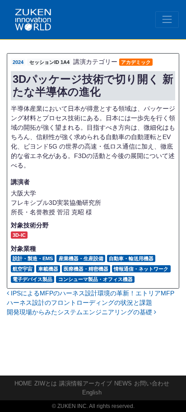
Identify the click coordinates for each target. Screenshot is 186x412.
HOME (23, 383)
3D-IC (19, 235)
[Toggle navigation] (167, 19)
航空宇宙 (23, 269)
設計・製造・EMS (33, 258)
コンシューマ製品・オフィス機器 (95, 279)
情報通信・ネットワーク (141, 269)
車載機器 (48, 269)
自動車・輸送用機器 (131, 258)
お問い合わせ (151, 383)
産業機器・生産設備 (81, 258)
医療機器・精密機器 (86, 269)
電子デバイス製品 (32, 279)
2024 (18, 62)
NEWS (123, 383)
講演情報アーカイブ (85, 383)
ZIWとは (45, 383)
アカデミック (136, 62)
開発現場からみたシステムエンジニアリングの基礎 (80, 312)
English (92, 392)
